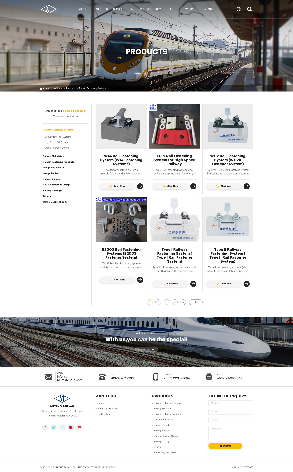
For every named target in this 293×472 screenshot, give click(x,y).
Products (83, 9)
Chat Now (119, 186)
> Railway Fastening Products (166, 414)
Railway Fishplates (53, 156)
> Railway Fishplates (162, 409)
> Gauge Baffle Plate (162, 420)
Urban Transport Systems (58, 148)
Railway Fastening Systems (92, 88)
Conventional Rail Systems (58, 137)
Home (59, 88)
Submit (227, 446)
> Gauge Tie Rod (160, 425)
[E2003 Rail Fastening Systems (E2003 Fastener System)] (121, 219)
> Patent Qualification (107, 409)
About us (102, 9)
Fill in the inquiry (227, 396)
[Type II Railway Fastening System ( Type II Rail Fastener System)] (228, 219)
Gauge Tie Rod (51, 173)
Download (188, 9)
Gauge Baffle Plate (53, 168)
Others (47, 196)
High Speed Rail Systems (57, 142)
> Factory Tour (103, 414)
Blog (172, 9)
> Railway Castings (161, 442)
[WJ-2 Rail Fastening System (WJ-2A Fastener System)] (228, 126)
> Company (101, 403)
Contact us (208, 9)
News (159, 9)
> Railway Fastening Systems (166, 403)
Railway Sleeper (52, 179)
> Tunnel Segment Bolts (164, 453)
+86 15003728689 (177, 378)
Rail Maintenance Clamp (56, 185)
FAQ (130, 9)
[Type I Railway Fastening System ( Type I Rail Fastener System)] (174, 219)
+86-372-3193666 (123, 378)
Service (118, 9)
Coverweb (247, 468)
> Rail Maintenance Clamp (165, 436)
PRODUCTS (163, 396)
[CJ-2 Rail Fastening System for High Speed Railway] (174, 126)
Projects (145, 9)
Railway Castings (52, 190)
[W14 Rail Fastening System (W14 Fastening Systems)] (121, 126)
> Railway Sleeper (160, 431)
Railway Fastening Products (58, 162)
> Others (156, 447)
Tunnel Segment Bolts (55, 202)
